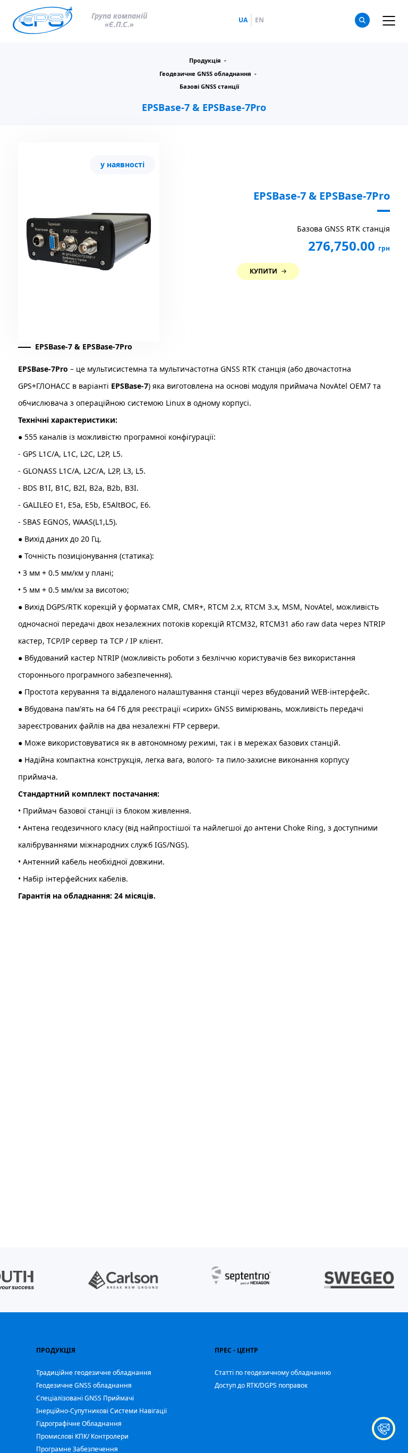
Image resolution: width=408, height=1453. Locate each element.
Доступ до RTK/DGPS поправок (261, 1385)
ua (243, 20)
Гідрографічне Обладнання (79, 1423)
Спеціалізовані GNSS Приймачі (85, 1398)
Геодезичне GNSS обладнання (84, 1385)
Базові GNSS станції (209, 86)
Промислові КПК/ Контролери (82, 1436)
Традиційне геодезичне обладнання (93, 1372)
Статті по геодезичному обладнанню (273, 1372)
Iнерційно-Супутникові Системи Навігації (101, 1410)
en (259, 20)
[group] (123, 1280)
